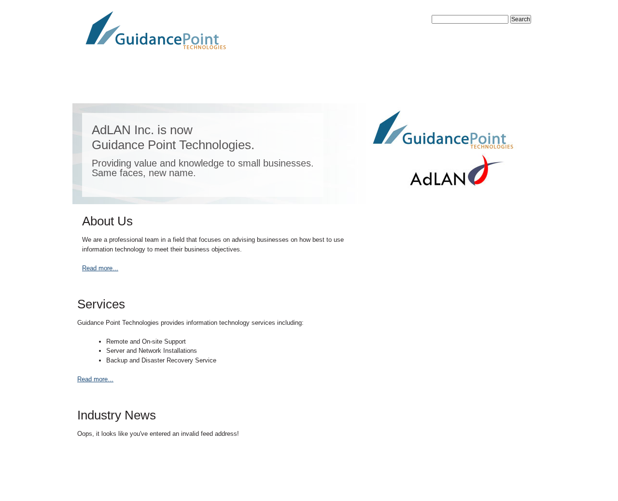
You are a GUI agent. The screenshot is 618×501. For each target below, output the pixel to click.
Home (101, 83)
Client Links (394, 83)
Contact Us (311, 83)
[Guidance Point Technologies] (309, 31)
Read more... (100, 268)
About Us (165, 83)
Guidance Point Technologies (155, 477)
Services (236, 83)
